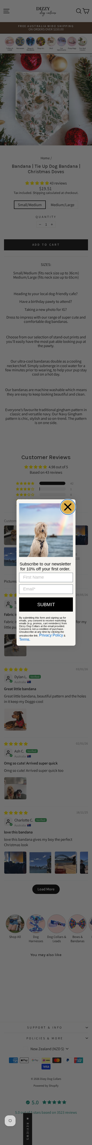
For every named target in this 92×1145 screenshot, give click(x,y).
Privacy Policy (51, 635)
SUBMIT (46, 604)
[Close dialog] (67, 507)
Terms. (24, 639)
